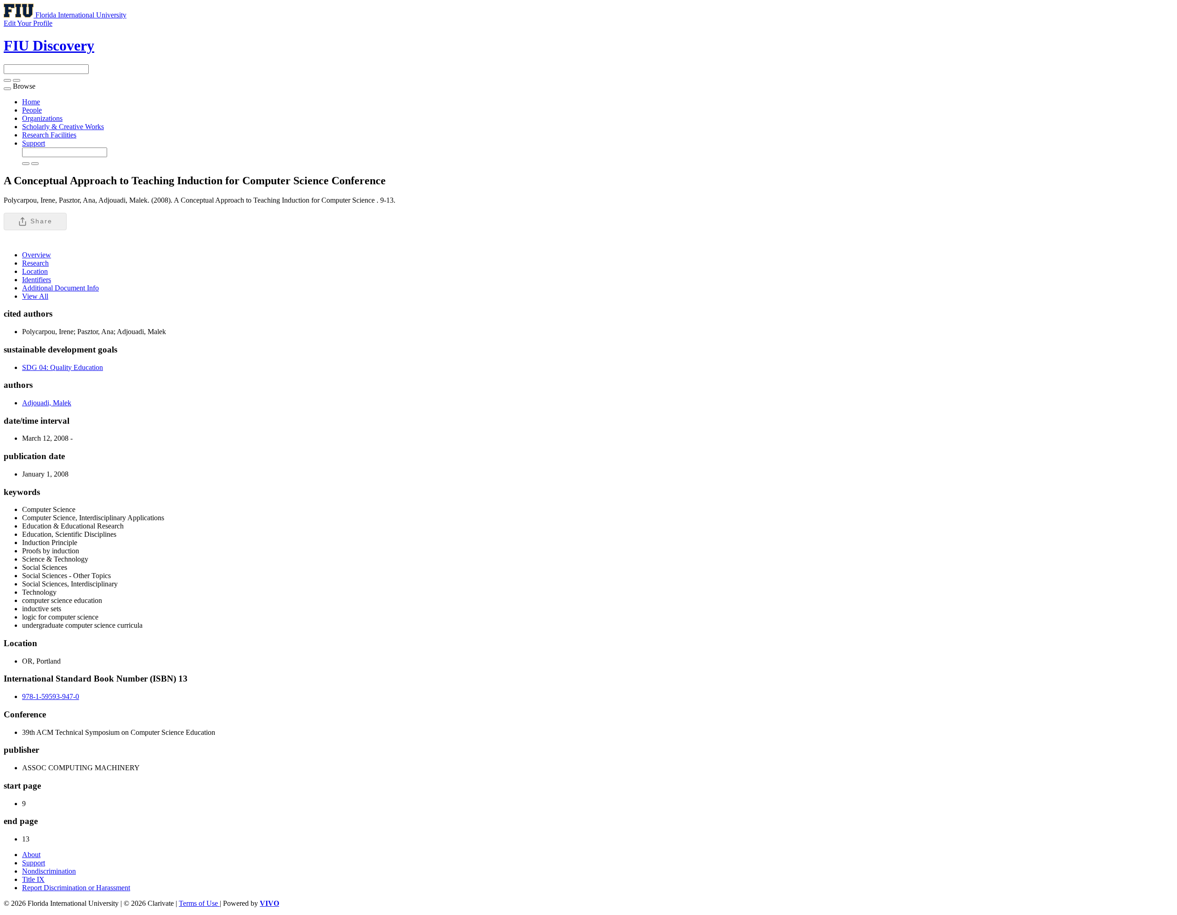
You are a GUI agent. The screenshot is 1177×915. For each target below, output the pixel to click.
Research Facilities (49, 135)
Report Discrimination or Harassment (76, 888)
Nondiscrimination (49, 871)
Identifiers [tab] (36, 280)
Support (33, 143)
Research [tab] (35, 263)
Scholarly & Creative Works (63, 127)
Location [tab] (35, 271)
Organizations (42, 118)
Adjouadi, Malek (46, 403)
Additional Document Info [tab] (60, 288)
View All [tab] (35, 296)
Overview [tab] (36, 255)
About (31, 854)
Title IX (33, 879)
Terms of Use (199, 903)
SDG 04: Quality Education (62, 367)
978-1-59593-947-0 (50, 696)
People (32, 110)
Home (31, 102)
